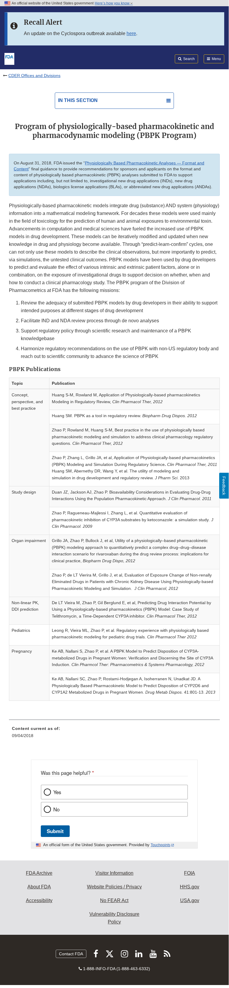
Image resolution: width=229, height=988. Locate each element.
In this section (78, 100)
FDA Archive (39, 873)
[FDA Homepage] (9, 58)
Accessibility (39, 900)
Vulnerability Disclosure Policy (114, 918)
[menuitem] (114, 734)
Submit (55, 831)
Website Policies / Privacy (114, 886)
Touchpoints (160, 845)
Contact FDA (71, 953)
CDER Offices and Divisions (34, 75)
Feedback (224, 485)
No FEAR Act (114, 900)
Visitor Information (114, 873)
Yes (57, 792)
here (131, 33)
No (56, 809)
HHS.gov (189, 886)
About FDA (39, 886)
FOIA (189, 873)
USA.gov (189, 900)
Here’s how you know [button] (112, 3)
